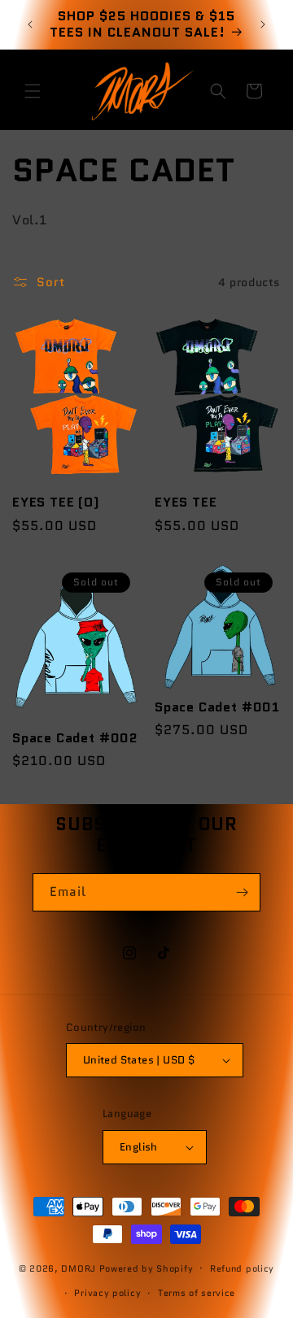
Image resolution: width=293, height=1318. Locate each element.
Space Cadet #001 (217, 707)
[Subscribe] (242, 892)
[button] (32, 91)
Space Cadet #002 (75, 738)
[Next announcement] (263, 24)
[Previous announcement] (30, 24)
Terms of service (196, 1292)
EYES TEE (185, 502)
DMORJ (78, 1267)
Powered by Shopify (146, 1267)
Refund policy (242, 1268)
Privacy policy (107, 1292)
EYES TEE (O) (56, 502)
